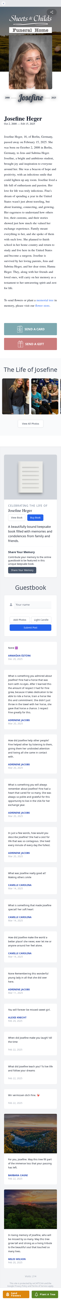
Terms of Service (40, 1286)
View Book (16, 517)
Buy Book (35, 517)
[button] (30, 1133)
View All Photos (30, 423)
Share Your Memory (22, 570)
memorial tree (45, 300)
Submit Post (30, 627)
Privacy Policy (21, 1286)
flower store (42, 305)
